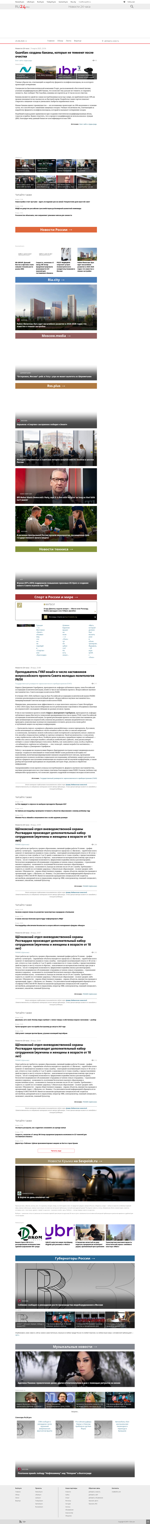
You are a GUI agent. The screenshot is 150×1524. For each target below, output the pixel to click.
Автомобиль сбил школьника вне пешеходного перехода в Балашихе (122, 1426)
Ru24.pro (40, 2)
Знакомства (69, 1513)
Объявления (69, 1510)
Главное (18, 1492)
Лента (17, 1498)
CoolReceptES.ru (85, 2)
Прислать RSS (93, 1504)
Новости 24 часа (22, 48)
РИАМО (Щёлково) (22, 844)
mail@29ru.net (116, 1492)
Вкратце (18, 1501)
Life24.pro (30, 2)
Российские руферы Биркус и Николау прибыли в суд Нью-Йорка (83, 1425)
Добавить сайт (93, 1495)
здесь (17, 1335)
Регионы (68, 1501)
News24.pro (19, 2)
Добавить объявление (96, 1498)
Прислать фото (93, 1501)
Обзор (17, 1495)
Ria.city (73, 2)
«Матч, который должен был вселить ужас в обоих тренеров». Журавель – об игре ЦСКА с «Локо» (93, 641)
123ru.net (131, 2)
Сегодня (68, 1504)
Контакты (115, 1488)
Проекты (38, 1488)
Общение (68, 1516)
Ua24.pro (38, 1498)
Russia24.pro (19, 246)
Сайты (67, 1495)
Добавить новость (94, 1492)
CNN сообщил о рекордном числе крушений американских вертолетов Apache (44, 1426)
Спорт (67, 1498)
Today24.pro (51, 2)
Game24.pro (63, 2)
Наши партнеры (71, 1488)
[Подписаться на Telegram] (124, 2)
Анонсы (67, 1507)
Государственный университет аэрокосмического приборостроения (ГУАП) (43, 684)
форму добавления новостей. (76, 785)
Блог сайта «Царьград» (23, 60)
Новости (68, 1492)
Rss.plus (18, 1310)
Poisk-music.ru (20, 1390)
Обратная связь (94, 1488)
